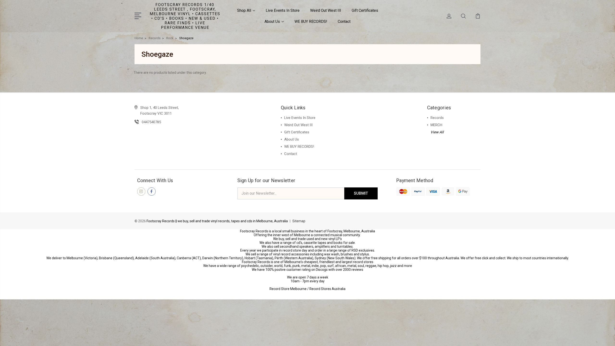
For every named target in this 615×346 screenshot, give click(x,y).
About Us (272, 21)
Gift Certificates (365, 10)
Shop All (244, 10)
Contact (344, 21)
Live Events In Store (283, 10)
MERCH (436, 125)
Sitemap (298, 221)
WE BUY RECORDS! (311, 21)
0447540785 (151, 122)
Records (437, 118)
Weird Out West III (325, 10)
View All (437, 132)
